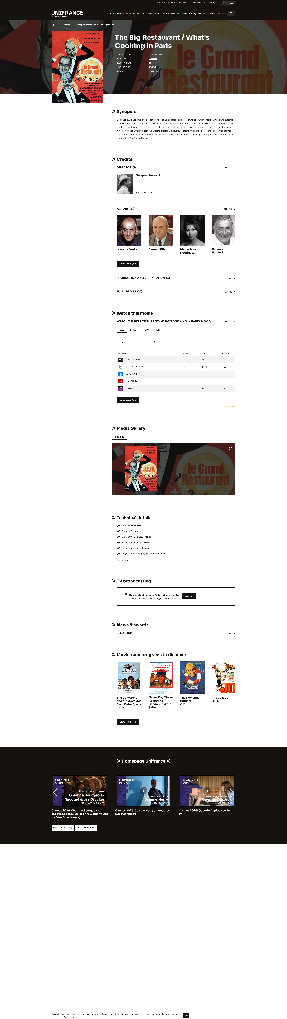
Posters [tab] (119, 437)
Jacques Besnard (156, 54)
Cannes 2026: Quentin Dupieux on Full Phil (141, 812)
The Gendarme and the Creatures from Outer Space (129, 701)
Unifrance (211, 13)
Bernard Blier (158, 249)
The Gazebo (220, 697)
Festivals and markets (150, 13)
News (132, 13)
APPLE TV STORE (133, 359)
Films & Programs (115, 13)
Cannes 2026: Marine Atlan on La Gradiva (207, 810)
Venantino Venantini (219, 251)
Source (220, 406)
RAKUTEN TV (131, 381)
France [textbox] (123, 342)
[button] (230, 449)
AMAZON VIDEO (133, 374)
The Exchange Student (189, 699)
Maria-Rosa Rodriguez (188, 251)
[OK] (186, 1015)
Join (223, 13)
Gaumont (153, 59)
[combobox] (137, 342)
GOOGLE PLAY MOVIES (135, 367)
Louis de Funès (127, 249)
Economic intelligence (191, 13)
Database (170, 13)
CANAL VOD (131, 388)
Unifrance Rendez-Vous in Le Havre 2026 (171, 3)
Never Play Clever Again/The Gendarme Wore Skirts (161, 702)
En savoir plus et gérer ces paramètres (67, 1017)
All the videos (86, 827)
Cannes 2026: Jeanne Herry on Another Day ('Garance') (79, 812)
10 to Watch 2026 (198, 3)
